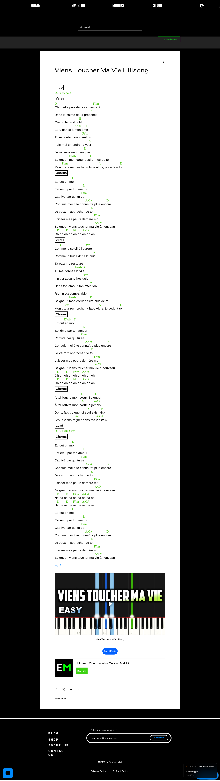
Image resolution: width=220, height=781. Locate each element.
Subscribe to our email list (103, 730)
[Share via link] (78, 689)
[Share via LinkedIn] (70, 689)
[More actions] (163, 61)
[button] (110, 668)
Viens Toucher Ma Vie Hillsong (101, 70)
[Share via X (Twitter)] (63, 689)
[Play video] (110, 604)
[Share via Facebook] (56, 689)
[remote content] (110, 325)
